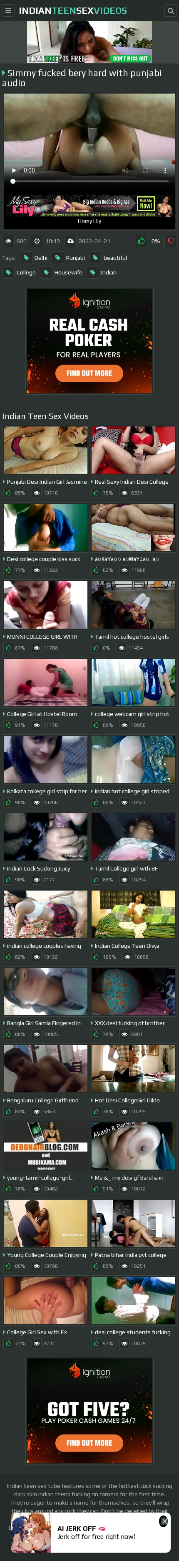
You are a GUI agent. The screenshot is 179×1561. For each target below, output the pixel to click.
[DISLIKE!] (170, 241)
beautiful (115, 257)
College (26, 272)
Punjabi (75, 257)
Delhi (41, 257)
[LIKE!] (141, 241)
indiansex (73, 10)
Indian (109, 272)
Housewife (68, 272)
